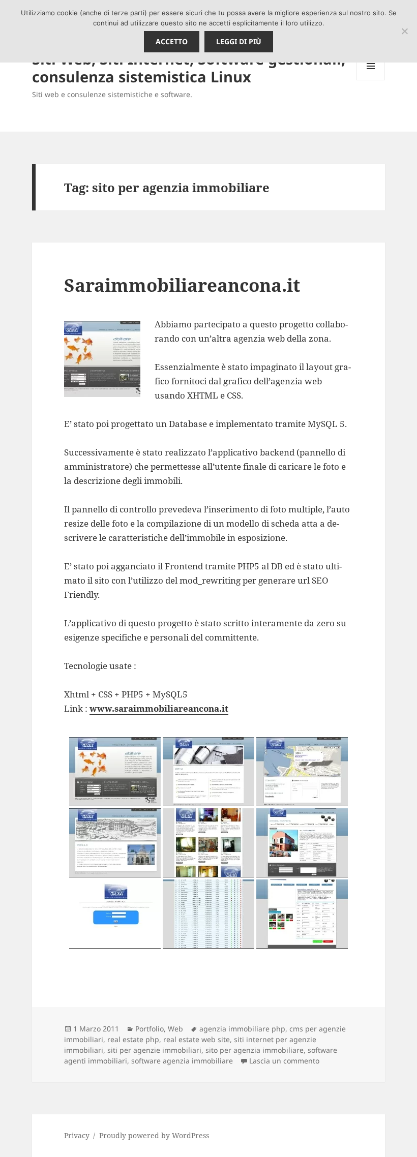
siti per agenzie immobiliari (154, 1050)
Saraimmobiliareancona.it (182, 285)
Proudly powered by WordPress (154, 1135)
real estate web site (196, 1039)
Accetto (172, 41)
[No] (404, 31)
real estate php (133, 1039)
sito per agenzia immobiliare (254, 1050)
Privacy (77, 1135)
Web (175, 1028)
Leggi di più (238, 41)
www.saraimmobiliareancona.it (159, 708)
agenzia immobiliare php (242, 1028)
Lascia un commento (284, 1060)
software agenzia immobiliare (182, 1060)
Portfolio (149, 1028)
